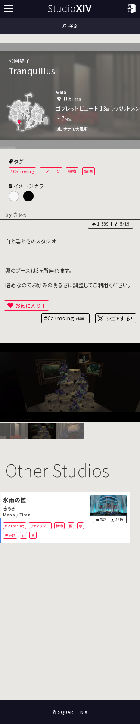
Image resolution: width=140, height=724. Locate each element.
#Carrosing (22, 171)
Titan (25, 515)
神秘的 (10, 535)
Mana (9, 515)
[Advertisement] (70, 621)
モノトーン (51, 171)
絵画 (88, 171)
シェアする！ (119, 318)
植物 (72, 171)
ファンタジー (40, 525)
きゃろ (20, 214)
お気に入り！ (30, 305)
